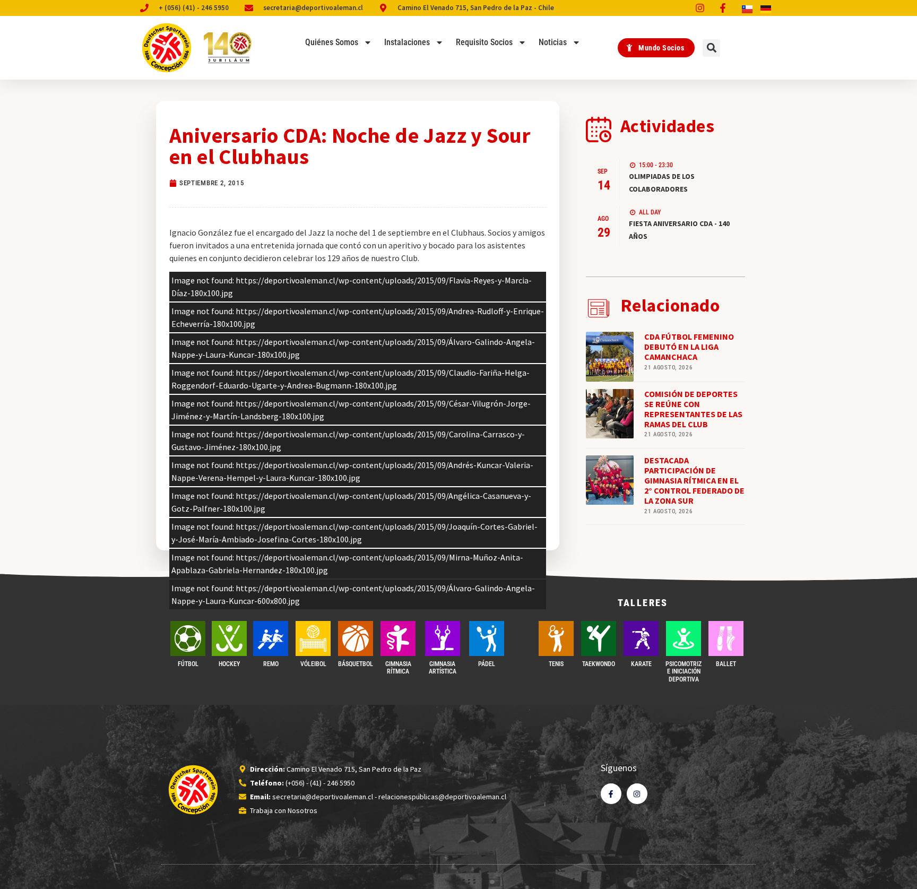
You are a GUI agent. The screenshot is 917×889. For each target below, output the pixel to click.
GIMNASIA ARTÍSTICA (442, 667)
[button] (711, 48)
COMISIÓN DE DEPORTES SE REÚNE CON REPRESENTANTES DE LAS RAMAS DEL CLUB (693, 409)
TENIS (556, 664)
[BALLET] (725, 638)
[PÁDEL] (486, 638)
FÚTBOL (188, 664)
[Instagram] (637, 793)
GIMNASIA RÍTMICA (398, 667)
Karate (641, 664)
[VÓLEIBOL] (313, 638)
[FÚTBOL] (187, 638)
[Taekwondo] (598, 638)
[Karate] (641, 638)
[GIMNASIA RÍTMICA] (398, 638)
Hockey (229, 664)
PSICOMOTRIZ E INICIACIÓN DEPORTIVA (683, 671)
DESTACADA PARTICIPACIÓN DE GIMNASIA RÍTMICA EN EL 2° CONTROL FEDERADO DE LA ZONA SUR (694, 480)
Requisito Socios (484, 42)
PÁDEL (486, 664)
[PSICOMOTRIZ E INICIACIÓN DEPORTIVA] (683, 638)
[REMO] (270, 638)
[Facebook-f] (611, 793)
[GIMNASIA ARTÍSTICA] (442, 638)
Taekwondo (598, 664)
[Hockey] (229, 638)
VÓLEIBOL (313, 664)
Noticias (553, 42)
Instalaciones (407, 42)
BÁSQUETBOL (355, 664)
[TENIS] (556, 638)
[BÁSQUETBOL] (355, 638)
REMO (271, 664)
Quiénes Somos (331, 42)
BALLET (726, 664)
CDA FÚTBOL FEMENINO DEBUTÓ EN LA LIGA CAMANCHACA (689, 346)
